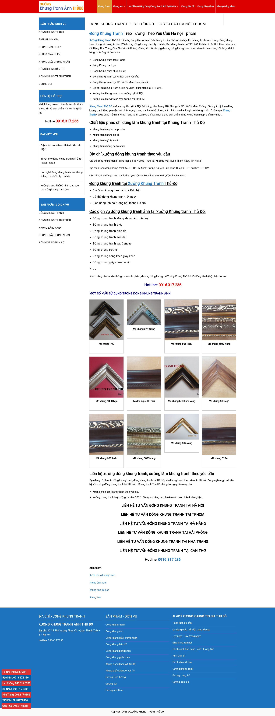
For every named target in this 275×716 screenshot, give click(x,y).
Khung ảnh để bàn (99, 589)
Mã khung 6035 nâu (106, 458)
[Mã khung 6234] (219, 434)
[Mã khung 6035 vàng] (144, 434)
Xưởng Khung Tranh (100, 40)
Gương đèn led (181, 681)
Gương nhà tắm (114, 690)
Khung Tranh (104, 6)
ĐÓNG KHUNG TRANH (51, 32)
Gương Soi (230, 19)
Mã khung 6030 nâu (144, 401)
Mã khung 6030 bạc (106, 401)
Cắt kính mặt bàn (182, 662)
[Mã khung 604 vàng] (182, 427)
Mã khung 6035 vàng (144, 458)
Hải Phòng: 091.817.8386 (16, 683)
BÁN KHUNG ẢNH (48, 39)
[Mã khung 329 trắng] (144, 312)
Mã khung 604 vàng (181, 443)
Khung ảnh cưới (97, 582)
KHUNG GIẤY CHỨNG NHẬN (54, 61)
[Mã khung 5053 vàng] (219, 320)
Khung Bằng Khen (205, 6)
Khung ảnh (95, 597)
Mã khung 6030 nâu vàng (181, 401)
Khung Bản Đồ (187, 6)
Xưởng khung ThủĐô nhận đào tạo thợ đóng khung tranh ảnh (60, 187)
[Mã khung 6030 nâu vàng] (182, 377)
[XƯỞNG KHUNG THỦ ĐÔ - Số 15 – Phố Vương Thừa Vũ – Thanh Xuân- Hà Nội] (61, 6)
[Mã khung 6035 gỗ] (219, 377)
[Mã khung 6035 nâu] (106, 434)
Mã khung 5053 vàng (219, 343)
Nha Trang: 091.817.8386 (16, 694)
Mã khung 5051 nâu (181, 343)
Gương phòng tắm (183, 668)
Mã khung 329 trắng (144, 329)
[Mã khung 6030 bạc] (106, 377)
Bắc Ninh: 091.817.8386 (15, 677)
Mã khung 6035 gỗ (219, 401)
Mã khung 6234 (219, 458)
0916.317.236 (170, 285)
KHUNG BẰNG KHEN (50, 47)
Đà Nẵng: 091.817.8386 (15, 689)
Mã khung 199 (106, 343)
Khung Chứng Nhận (226, 6)
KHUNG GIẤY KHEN (49, 54)
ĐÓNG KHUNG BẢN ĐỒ (51, 69)
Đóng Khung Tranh (106, 33)
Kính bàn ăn (179, 655)
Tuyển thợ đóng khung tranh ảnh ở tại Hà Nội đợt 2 (61, 160)
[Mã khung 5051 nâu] (182, 320)
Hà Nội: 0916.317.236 (14, 672)
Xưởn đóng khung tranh (102, 575)
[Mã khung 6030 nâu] (144, 377)
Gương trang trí (181, 675)
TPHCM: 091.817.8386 (15, 700)
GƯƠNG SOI (45, 83)
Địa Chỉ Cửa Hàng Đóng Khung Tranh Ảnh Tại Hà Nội (152, 6)
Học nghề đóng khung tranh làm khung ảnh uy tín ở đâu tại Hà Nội (62, 174)
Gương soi (111, 683)
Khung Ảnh (118, 6)
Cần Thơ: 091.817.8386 (15, 705)
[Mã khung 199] (106, 320)
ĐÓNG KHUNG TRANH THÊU (55, 76)
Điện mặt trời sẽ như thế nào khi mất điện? (61, 147)
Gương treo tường (116, 677)
